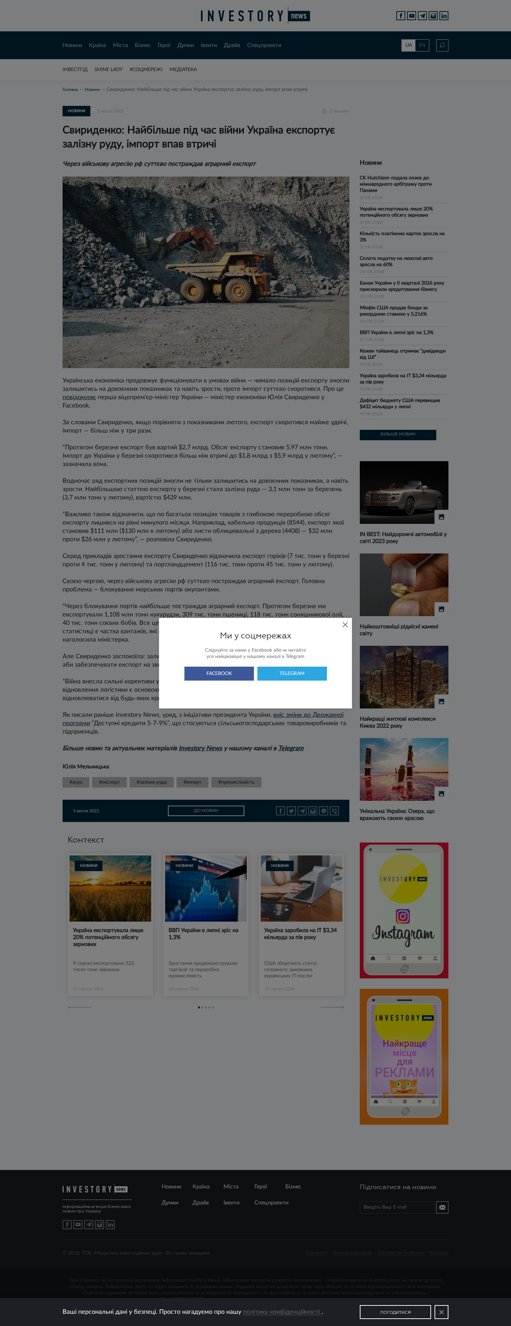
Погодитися (395, 1313)
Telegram (292, 673)
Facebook (219, 673)
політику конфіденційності (282, 1312)
